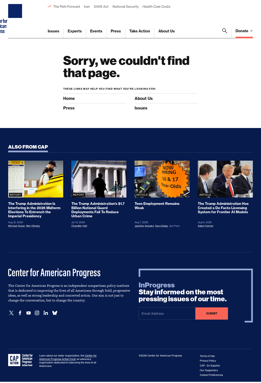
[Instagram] (37, 313)
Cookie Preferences (211, 374)
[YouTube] (28, 313)
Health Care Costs (156, 6)
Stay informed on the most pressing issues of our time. (183, 292)
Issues (53, 31)
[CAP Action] (21, 360)
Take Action (139, 31)
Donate (242, 31)
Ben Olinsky (33, 225)
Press (116, 31)
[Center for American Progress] (15, 19)
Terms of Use (207, 356)
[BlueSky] (54, 313)
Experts (75, 31)
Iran (87, 6)
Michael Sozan (16, 225)
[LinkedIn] (45, 313)
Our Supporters (209, 370)
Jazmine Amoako (144, 225)
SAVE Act (101, 6)
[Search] (224, 33)
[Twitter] (11, 313)
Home (69, 98)
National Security (125, 6)
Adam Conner (205, 225)
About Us (166, 31)
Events (96, 31)
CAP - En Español (210, 365)
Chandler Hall (79, 225)
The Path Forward (66, 6)
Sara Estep (161, 225)
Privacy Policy (208, 360)
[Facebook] (20, 313)
